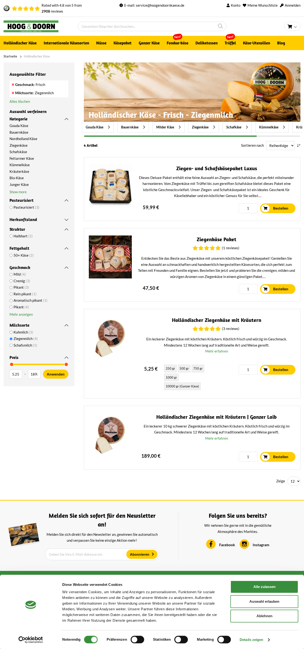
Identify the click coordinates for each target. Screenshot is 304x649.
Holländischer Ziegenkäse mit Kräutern (216, 320)
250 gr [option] (170, 368)
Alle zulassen (264, 587)
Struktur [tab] (17, 229)
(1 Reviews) (230, 248)
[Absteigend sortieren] (298, 145)
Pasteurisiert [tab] (21, 200)
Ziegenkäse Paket (216, 239)
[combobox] (152, 26)
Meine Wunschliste (262, 5)
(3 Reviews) (230, 328)
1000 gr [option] (171, 377)
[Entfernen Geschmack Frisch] (13, 84)
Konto (235, 5)
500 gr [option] (184, 368)
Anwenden (56, 374)
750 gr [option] (198, 368)
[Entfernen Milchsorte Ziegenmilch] (13, 93)
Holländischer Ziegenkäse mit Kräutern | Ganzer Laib (216, 417)
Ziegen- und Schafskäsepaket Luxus (216, 168)
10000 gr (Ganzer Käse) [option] (182, 386)
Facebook (227, 545)
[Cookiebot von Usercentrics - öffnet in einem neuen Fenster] (31, 639)
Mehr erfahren (216, 351)
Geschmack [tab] (20, 267)
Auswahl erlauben (264, 601)
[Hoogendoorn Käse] (41, 26)
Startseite (10, 56)
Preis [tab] (14, 357)
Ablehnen (264, 616)
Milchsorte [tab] (19, 325)
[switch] (137, 639)
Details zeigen (251, 640)
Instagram (261, 545)
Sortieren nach (252, 145)
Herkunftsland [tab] (23, 219)
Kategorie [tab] (19, 119)
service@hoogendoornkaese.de (160, 5)
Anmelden (292, 5)
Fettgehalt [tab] (19, 248)
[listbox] (190, 378)
